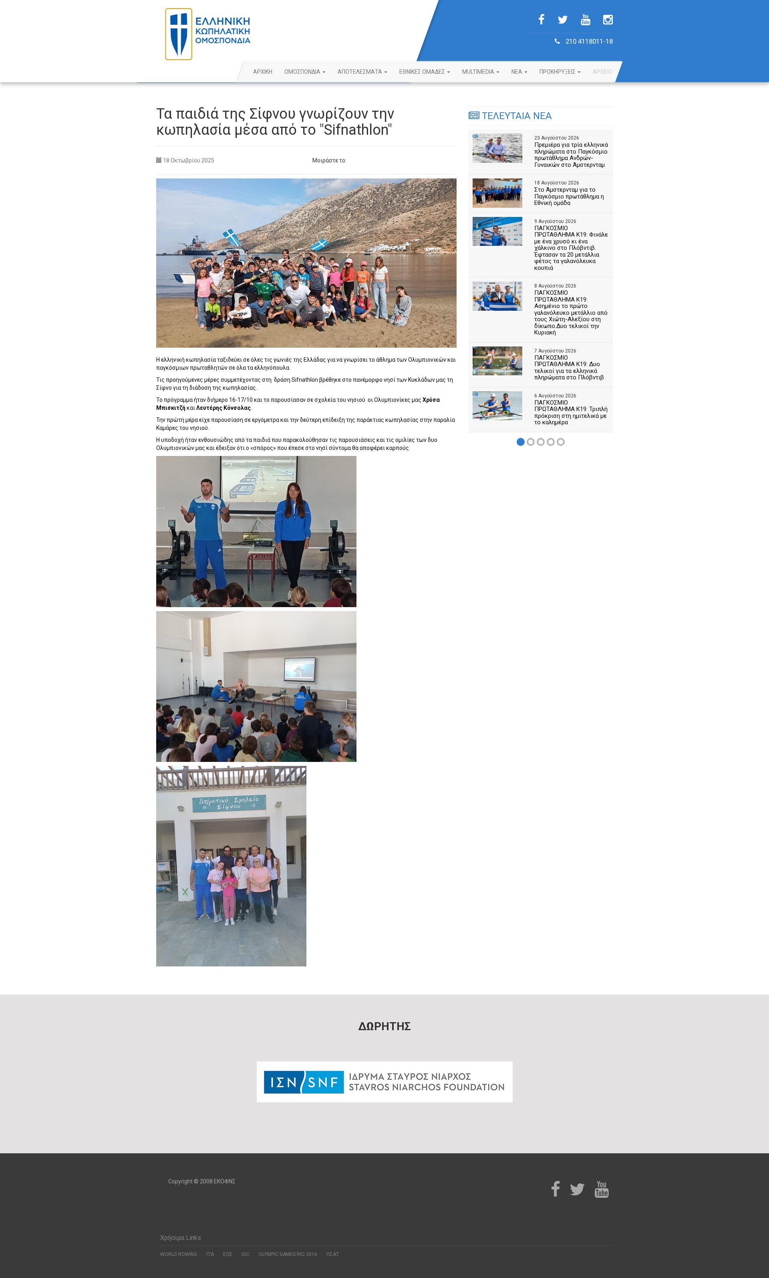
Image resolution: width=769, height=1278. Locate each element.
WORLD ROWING (178, 1254)
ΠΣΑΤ (332, 1254)
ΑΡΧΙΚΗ (262, 72)
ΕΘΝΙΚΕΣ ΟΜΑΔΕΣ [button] (422, 72)
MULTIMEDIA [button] (478, 72)
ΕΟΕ (227, 1254)
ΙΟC (246, 1254)
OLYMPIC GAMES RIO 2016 (288, 1254)
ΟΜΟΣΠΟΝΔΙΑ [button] (303, 72)
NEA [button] (517, 72)
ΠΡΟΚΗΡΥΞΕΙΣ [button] (558, 72)
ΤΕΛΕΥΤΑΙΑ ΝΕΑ (515, 116)
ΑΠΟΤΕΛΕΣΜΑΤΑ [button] (360, 72)
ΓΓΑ (210, 1254)
